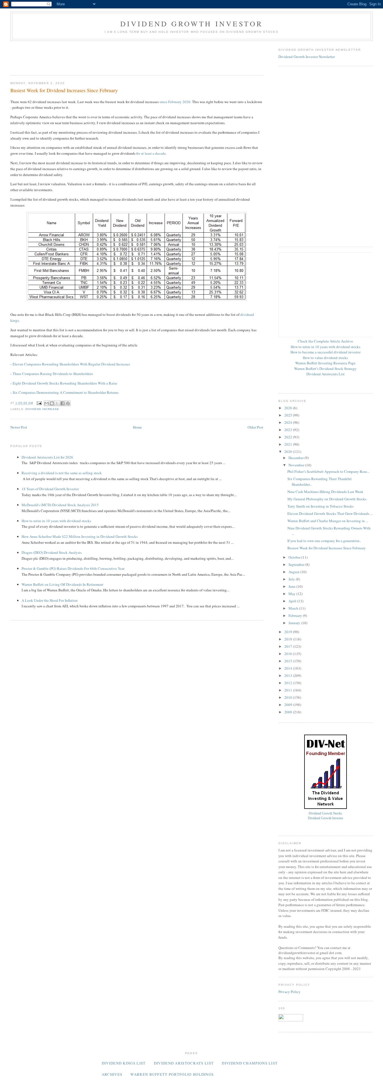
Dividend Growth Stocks (325, 813)
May (292, 593)
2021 (288, 444)
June (292, 586)
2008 (288, 711)
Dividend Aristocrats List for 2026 (47, 457)
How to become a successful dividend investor (325, 352)
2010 (288, 697)
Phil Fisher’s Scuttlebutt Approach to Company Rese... (328, 471)
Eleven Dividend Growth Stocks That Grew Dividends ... (330, 513)
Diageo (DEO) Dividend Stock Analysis (52, 552)
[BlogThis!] (52, 403)
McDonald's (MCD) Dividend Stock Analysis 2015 (60, 504)
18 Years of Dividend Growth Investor (50, 488)
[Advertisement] (112, 56)
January (295, 622)
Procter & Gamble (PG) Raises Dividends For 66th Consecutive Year (73, 568)
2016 (288, 653)
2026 (288, 407)
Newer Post (18, 427)
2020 (288, 451)
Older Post (255, 427)
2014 (288, 668)
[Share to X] (57, 403)
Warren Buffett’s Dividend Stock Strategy (325, 368)
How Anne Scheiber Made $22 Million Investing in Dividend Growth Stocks (80, 536)
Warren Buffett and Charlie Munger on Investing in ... (327, 520)
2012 (288, 682)
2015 (288, 660)
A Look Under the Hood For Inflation (50, 600)
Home (137, 427)
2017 (288, 646)
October (295, 557)
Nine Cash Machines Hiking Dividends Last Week (325, 491)
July (292, 579)
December (296, 457)
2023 (288, 429)
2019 (288, 631)
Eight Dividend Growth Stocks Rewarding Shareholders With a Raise (65, 383)
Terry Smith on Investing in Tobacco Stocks (320, 506)
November (297, 465)
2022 (288, 436)
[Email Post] (39, 403)
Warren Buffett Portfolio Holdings (172, 1074)
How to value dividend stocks (325, 357)
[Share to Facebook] (62, 403)
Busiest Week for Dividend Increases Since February (326, 547)
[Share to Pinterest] (68, 403)
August (294, 571)
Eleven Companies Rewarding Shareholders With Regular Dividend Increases (71, 364)
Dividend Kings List (124, 1063)
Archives (112, 1074)
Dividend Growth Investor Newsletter (306, 56)
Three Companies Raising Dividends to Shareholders (53, 373)
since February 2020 (175, 101)
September (297, 564)
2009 (288, 704)
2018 (288, 639)
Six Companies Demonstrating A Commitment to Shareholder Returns (66, 392)
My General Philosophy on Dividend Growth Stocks (326, 498)
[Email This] (46, 403)
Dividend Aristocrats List (325, 373)
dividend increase (42, 409)
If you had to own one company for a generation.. (324, 540)
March (294, 608)
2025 (288, 415)
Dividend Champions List (250, 1063)
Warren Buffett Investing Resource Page (325, 362)
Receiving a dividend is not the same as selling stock (62, 472)
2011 (288, 690)
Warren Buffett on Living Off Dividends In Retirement (62, 584)
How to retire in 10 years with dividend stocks (56, 520)
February (296, 615)
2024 (288, 422)
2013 (288, 675)
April (293, 600)
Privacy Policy (289, 991)
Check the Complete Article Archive (325, 341)
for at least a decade (151, 153)
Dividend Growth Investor (191, 23)
